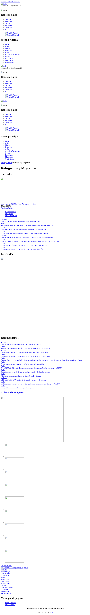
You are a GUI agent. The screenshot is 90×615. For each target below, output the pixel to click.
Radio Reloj (5, 579)
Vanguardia (5, 581)
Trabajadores (5, 583)
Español (16, 35)
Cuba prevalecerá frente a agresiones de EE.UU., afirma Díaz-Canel (24, 245)
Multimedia (9, 60)
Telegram (8, 27)
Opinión (8, 56)
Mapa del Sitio (10, 605)
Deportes (8, 50)
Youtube (8, 19)
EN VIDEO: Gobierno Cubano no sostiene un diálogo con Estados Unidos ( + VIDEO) (31, 368)
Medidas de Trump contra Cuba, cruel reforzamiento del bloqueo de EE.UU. (27, 225)
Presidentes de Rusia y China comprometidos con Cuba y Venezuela (24, 352)
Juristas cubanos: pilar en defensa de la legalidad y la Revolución (23, 229)
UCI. (51, 612)
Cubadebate (5, 576)
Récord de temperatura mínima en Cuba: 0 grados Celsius (21, 376)
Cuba (7, 46)
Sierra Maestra (6, 593)
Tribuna (3, 577)
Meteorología (5, 572)
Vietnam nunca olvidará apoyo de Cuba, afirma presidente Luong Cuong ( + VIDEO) (30, 384)
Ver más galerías (6, 566)
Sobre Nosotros (10, 603)
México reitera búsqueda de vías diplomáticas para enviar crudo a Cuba (25, 348)
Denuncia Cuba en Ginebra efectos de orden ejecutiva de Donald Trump (26, 356)
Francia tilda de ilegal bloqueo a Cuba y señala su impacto (21, 344)
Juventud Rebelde (7, 587)
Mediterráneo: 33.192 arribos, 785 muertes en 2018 (18, 204)
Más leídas (9, 214)
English (15, 33)
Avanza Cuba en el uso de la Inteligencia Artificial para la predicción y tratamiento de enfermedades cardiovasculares (41, 360)
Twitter (7, 23)
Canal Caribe (5, 574)
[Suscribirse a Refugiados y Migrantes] (14, 568)
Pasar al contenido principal (10, 2)
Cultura (7, 52)
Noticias (9, 163)
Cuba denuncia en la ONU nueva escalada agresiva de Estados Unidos (25, 372)
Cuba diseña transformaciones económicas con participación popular (24, 233)
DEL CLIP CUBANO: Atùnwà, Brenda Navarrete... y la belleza (23, 380)
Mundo (7, 48)
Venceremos (5, 591)
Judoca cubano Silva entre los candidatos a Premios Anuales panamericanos (27, 237)
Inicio (7, 44)
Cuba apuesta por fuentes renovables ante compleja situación (22, 249)
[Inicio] (4, 4)
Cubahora (4, 589)
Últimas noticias (10, 212)
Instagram (8, 21)
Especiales (9, 58)
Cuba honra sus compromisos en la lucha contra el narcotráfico (22, 364)
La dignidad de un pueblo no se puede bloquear (17, 388)
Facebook (8, 25)
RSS (6, 29)
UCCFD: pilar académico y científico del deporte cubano (20, 221)
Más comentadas (11, 216)
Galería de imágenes (12, 392)
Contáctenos (9, 62)
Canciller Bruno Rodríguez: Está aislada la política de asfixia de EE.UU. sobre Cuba (30, 241)
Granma (3, 585)
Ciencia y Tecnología (12, 54)
